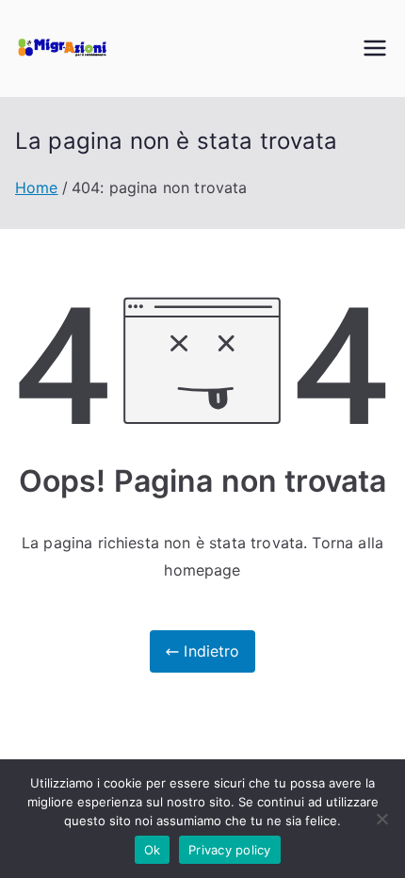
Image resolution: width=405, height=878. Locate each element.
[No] (381, 818)
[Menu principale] (375, 48)
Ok (152, 849)
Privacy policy (229, 849)
